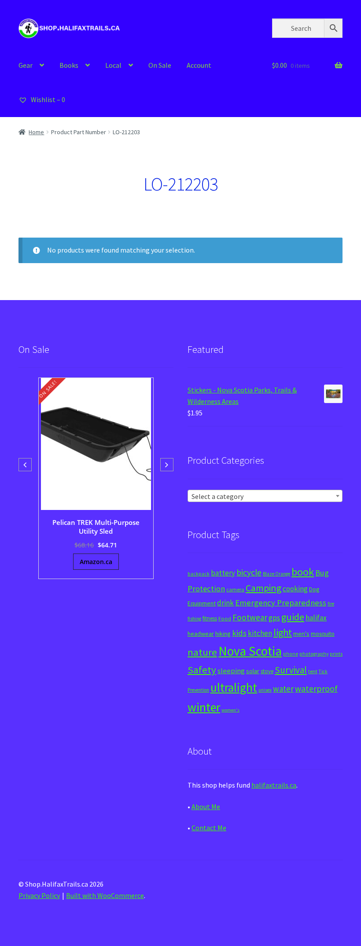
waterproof (316, 688)
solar (252, 671)
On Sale (159, 65)
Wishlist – (47, 99)
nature (202, 652)
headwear (201, 634)
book (302, 572)
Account (199, 65)
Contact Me (209, 827)
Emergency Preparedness (280, 603)
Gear (25, 65)
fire (331, 604)
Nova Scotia (250, 651)
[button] (166, 464)
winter (204, 707)
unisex (265, 690)
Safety (202, 670)
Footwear (249, 617)
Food (224, 618)
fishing (194, 619)
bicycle (249, 572)
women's (230, 710)
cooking (295, 589)
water (283, 688)
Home (36, 132)
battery (223, 573)
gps (274, 618)
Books (68, 65)
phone (290, 654)
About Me (206, 806)
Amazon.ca (96, 561)
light (282, 632)
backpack (199, 574)
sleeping (231, 670)
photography (313, 654)
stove (267, 671)
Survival (291, 670)
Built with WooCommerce (105, 895)
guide (292, 617)
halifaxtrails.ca (273, 785)
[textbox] (265, 496)
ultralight (233, 687)
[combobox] (265, 496)
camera (235, 589)
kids (239, 633)
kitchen (260, 633)
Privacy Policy (39, 895)
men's (301, 633)
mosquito (323, 634)
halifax (316, 618)
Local (113, 65)
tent (312, 671)
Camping (263, 588)
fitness (210, 618)
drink (225, 603)
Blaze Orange (276, 574)
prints (336, 654)
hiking (223, 634)
